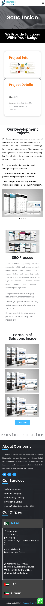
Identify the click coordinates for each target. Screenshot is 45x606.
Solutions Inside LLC (31, 603)
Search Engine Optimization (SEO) (19, 506)
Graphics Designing (12, 493)
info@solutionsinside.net (23, 567)
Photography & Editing (14, 497)
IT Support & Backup (13, 502)
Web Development (12, 489)
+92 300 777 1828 (20, 564)
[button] (41, 3)
